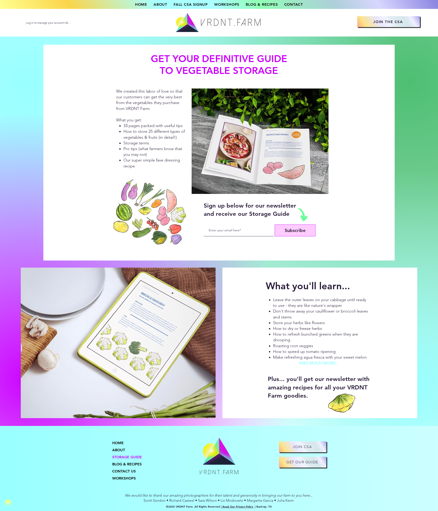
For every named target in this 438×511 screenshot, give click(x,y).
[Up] (8, 503)
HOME (118, 443)
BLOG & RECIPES (127, 464)
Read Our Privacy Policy (238, 506)
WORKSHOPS (124, 478)
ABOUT (118, 450)
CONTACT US (124, 471)
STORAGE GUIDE (127, 457)
